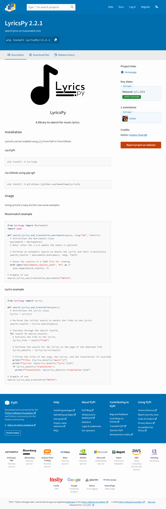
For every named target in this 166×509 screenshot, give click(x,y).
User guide (58, 419)
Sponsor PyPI (116, 430)
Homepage (130, 72)
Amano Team (137, 135)
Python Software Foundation (19, 413)
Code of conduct (146, 419)
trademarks (70, 502)
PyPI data (127, 86)
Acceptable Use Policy (145, 429)
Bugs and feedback (119, 414)
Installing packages (62, 410)
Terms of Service (146, 410)
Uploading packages (63, 414)
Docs (121, 7)
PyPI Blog (86, 410)
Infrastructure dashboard (88, 416)
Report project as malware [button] (140, 145)
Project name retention (60, 424)
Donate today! (12, 432)
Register (145, 7)
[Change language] (157, 7)
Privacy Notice (145, 423)
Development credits (120, 434)
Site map (151, 502)
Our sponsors (88, 430)
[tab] (15, 54)
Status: (20, 425)
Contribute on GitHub (117, 420)
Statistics (86, 422)
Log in (132, 7)
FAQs (55, 430)
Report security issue (148, 414)
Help (110, 7)
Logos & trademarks (91, 426)
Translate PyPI (117, 426)
